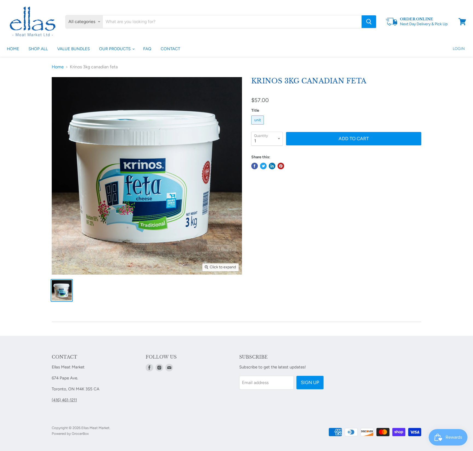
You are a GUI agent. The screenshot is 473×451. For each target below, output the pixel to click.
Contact (170, 48)
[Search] (369, 21)
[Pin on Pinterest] (281, 166)
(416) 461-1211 (64, 400)
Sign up (310, 382)
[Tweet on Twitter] (263, 166)
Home (13, 48)
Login (459, 48)
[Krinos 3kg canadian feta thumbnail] (61, 290)
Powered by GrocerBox (70, 434)
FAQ (147, 48)
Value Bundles (73, 48)
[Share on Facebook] (254, 166)
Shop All (38, 48)
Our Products (115, 48)
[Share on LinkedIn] (272, 166)
